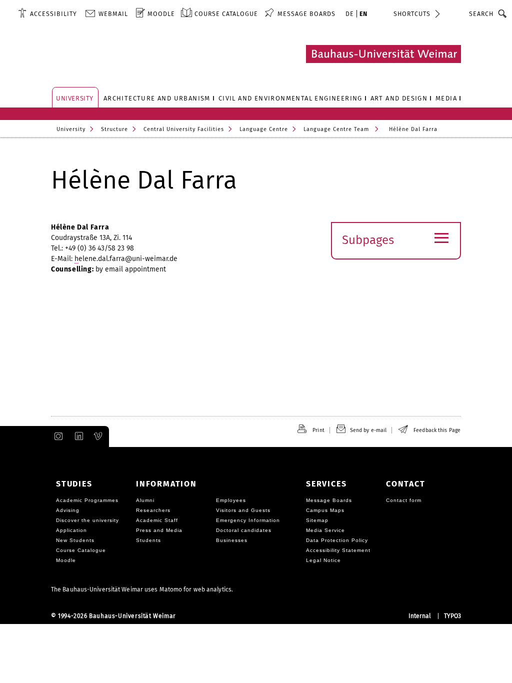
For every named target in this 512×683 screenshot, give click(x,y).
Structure (114, 129)
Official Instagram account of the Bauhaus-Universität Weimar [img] (56, 436)
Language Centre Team (336, 129)
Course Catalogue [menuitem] (226, 14)
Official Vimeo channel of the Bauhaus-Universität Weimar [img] (98, 436)
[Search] (502, 13)
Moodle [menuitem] (161, 14)
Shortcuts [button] (412, 14)
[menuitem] (47, 13)
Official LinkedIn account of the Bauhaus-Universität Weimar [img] (77, 436)
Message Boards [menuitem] (307, 14)
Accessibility (53, 14)
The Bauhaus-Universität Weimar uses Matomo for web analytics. (142, 589)
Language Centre (264, 129)
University (71, 129)
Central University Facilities (184, 129)
